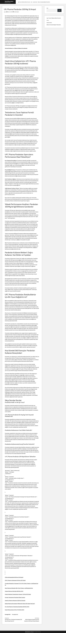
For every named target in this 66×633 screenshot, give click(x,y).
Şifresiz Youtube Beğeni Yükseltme (44, 2)
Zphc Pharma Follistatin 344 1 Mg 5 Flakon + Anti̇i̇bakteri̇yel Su (19, 588)
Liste (31, 2)
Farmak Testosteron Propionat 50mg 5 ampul (15, 597)
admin (5, 11)
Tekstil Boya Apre (9, 1)
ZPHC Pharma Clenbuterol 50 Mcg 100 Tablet (15, 580)
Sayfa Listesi (35, 2)
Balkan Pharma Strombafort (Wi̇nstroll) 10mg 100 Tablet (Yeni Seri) (20, 603)
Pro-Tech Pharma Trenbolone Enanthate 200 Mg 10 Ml (17, 606)
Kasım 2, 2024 (9, 11)
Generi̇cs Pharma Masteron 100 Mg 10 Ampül (15, 600)
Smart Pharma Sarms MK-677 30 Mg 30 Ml (14, 609)
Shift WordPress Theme (29, 631)
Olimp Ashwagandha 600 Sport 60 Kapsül (14, 577)
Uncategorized (15, 614)
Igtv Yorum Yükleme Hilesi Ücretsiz (24, 2)
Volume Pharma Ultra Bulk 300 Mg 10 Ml (14, 591)
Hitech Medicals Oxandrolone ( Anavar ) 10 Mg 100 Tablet (18, 594)
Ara (47, 8)
